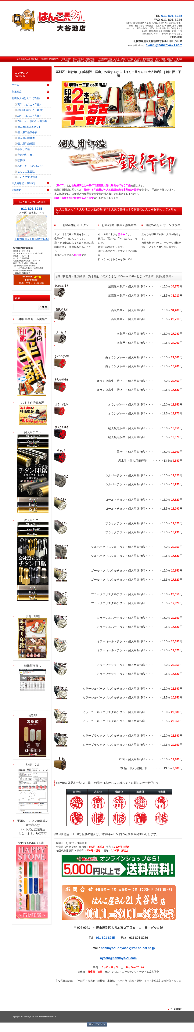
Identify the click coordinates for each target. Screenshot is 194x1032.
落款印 (21, 160)
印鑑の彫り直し (26, 154)
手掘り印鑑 (23, 149)
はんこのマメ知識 (27, 177)
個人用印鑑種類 (26, 143)
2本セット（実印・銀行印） (32, 121)
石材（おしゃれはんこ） (31, 165)
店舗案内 (17, 190)
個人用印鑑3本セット (29, 126)
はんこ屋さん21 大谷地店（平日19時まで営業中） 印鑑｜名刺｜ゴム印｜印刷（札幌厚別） (57, 59)
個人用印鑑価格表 (27, 132)
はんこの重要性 (26, 171)
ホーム (15, 84)
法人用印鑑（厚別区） (24, 183)
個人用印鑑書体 (26, 138)
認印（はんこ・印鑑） (29, 115)
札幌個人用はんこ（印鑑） (26, 98)
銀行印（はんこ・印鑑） (31, 110)
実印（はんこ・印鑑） (29, 104)
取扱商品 (17, 91)
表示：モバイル (97, 1024)
